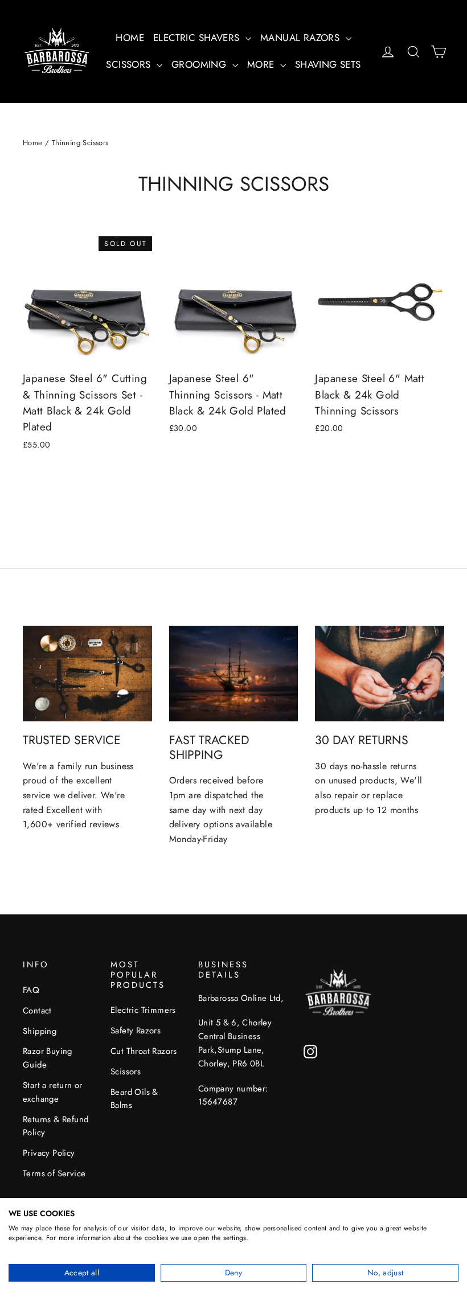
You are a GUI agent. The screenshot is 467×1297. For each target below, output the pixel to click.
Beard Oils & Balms (134, 1099)
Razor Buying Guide (47, 1058)
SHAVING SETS (328, 64)
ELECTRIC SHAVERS (198, 37)
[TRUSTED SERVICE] (87, 673)
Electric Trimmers (143, 1010)
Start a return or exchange (53, 1092)
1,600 (35, 824)
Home (33, 142)
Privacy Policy (49, 1153)
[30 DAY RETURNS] (379, 673)
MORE (262, 64)
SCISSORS (130, 64)
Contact (37, 1010)
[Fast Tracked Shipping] (233, 673)
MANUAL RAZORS (301, 37)
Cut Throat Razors (143, 1051)
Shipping (39, 1031)
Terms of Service (54, 1173)
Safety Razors (135, 1030)
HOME (130, 37)
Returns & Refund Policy (55, 1126)
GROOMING (200, 64)
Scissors (125, 1071)
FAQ (31, 990)
